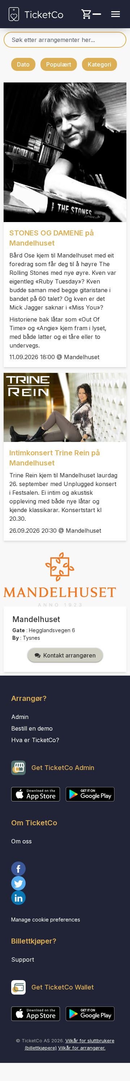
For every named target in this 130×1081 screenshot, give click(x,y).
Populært (58, 64)
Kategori (99, 64)
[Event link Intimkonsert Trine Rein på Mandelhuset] (65, 407)
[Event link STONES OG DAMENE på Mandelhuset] (65, 152)
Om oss (21, 841)
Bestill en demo (32, 728)
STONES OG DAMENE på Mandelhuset (51, 238)
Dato (23, 64)
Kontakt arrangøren (69, 655)
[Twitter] (65, 883)
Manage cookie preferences (45, 919)
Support (22, 959)
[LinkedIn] (65, 897)
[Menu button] (115, 14)
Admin (20, 716)
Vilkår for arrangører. (81, 1048)
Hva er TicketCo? (35, 740)
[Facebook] (65, 868)
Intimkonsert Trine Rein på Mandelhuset (54, 457)
